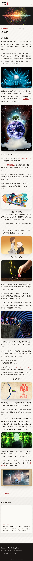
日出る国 (26, 99)
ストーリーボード (13, 553)
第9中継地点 (10, 165)
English (21, 28)
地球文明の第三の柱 (25, 158)
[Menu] (30, 3)
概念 (7, 553)
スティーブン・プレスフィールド (21, 367)
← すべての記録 (5, 493)
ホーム (3, 553)
